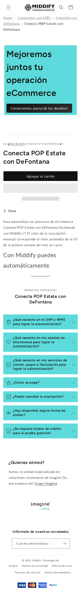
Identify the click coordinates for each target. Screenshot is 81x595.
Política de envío (62, 565)
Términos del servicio (27, 572)
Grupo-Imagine (46, 483)
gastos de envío (16, 143)
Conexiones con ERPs (34, 18)
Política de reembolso (58, 572)
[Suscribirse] (64, 543)
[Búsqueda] (61, 7)
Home (7, 18)
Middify (37, 560)
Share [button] (12, 211)
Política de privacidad (35, 565)
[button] (8, 7)
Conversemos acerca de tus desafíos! (39, 108)
